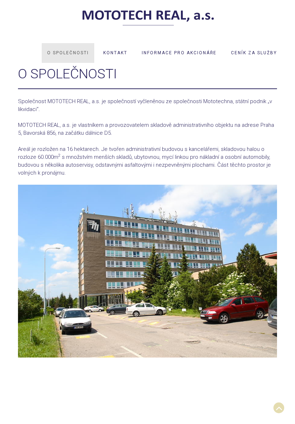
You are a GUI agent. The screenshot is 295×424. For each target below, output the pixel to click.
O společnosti (68, 52)
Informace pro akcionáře (179, 52)
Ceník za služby (254, 52)
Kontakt (115, 52)
